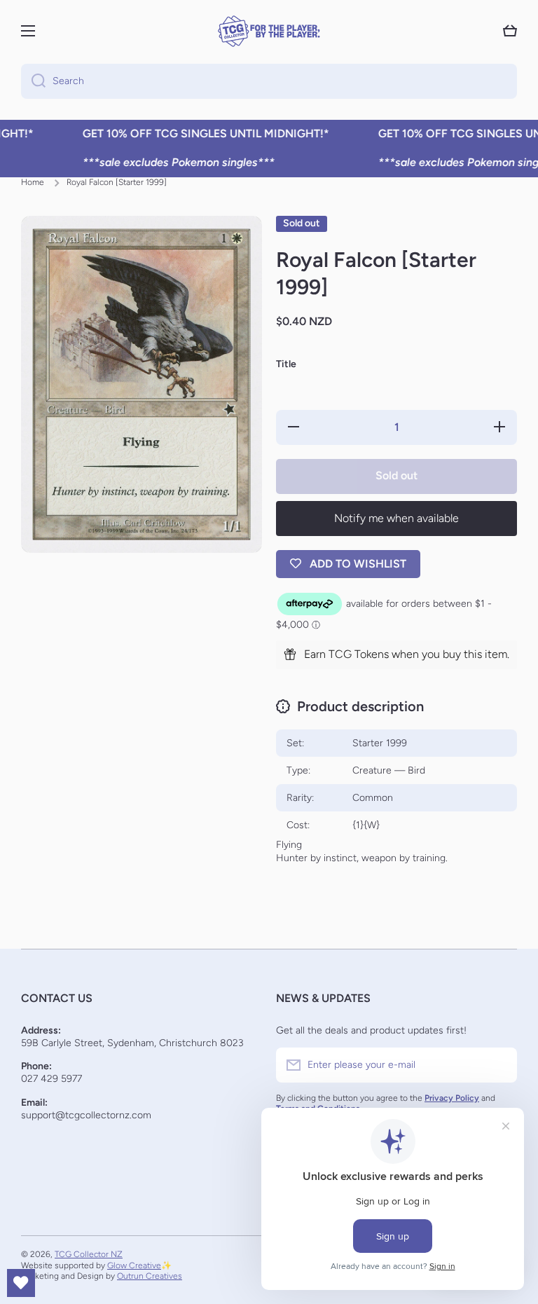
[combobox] (269, 81)
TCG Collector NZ (89, 1254)
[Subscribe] (499, 1065)
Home (32, 182)
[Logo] (269, 31)
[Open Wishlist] (21, 1283)
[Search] (33, 81)
